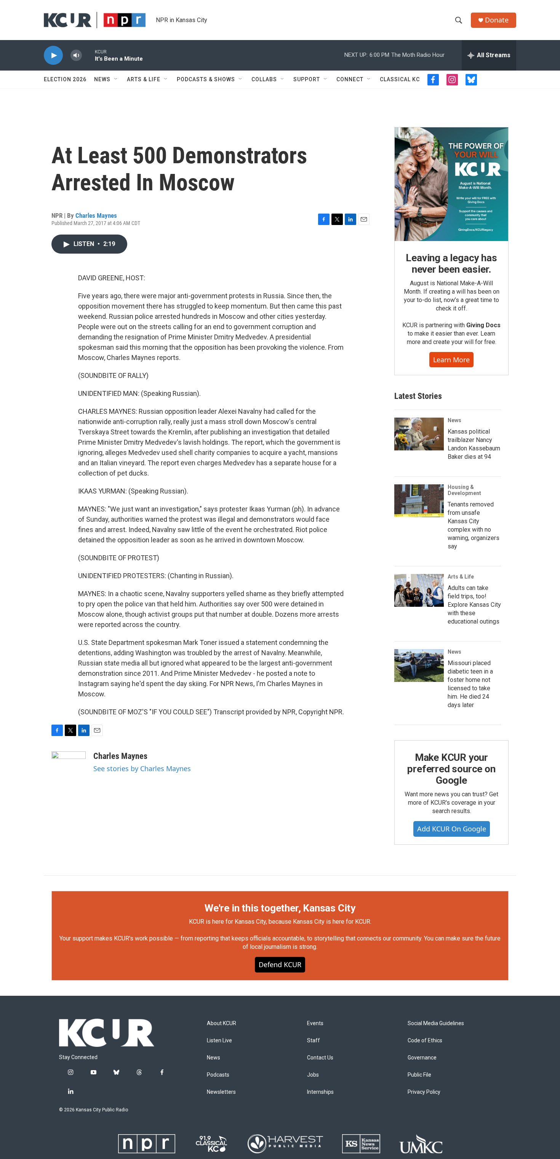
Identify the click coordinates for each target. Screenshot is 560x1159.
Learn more (451, 359)
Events (315, 1023)
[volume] (76, 55)
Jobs (313, 1075)
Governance (422, 1058)
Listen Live (219, 1040)
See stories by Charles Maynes (142, 768)
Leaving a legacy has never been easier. (451, 263)
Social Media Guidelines (436, 1023)
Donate (497, 20)
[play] (53, 55)
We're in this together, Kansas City (280, 908)
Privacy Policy (424, 1092)
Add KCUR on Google (451, 828)
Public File (419, 1075)
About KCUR (221, 1023)
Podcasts (218, 1075)
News (102, 79)
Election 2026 (65, 79)
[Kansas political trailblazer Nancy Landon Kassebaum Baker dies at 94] (419, 434)
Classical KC (400, 79)
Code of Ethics (425, 1040)
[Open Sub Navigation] (116, 79)
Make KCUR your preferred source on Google (451, 769)
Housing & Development (464, 490)
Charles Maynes (96, 215)
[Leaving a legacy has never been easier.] (451, 184)
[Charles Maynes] (68, 774)
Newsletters (221, 1092)
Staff (313, 1040)
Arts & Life (143, 79)
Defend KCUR (280, 964)
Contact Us (320, 1058)
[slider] (88, 55)
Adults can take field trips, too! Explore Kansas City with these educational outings (474, 604)
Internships (320, 1092)
